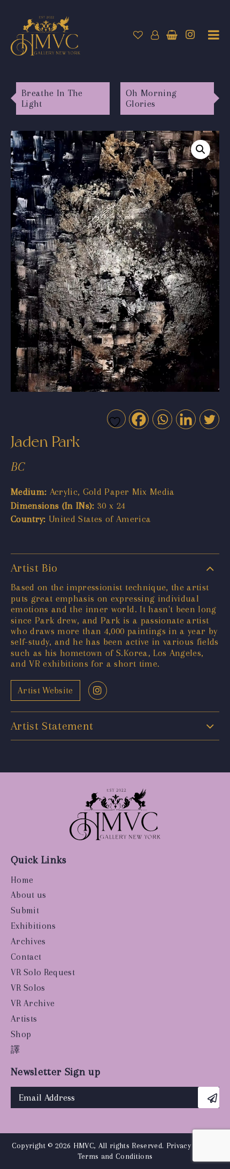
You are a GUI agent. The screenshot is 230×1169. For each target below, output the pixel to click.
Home (22, 880)
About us (29, 895)
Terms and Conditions (115, 1156)
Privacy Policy (190, 1145)
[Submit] (208, 1097)
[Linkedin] (185, 418)
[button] (200, 149)
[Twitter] (209, 418)
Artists (24, 1019)
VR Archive (33, 1003)
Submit (25, 910)
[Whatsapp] (161, 418)
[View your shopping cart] (172, 35)
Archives (28, 941)
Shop (21, 1034)
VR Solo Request (43, 972)
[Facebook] (138, 418)
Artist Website (45, 690)
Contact (26, 957)
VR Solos (28, 988)
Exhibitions (33, 926)
